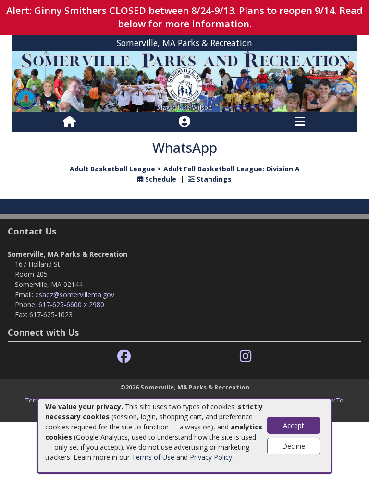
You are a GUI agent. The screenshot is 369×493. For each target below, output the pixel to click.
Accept (293, 425)
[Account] (184, 122)
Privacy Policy (211, 457)
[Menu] (300, 122)
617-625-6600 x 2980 (71, 304)
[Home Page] (69, 122)
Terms (34, 400)
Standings (213, 178)
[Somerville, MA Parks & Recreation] (184, 80)
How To (333, 400)
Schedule (159, 178)
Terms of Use (153, 457)
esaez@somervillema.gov (74, 294)
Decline (293, 446)
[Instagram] (246, 356)
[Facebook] (124, 356)
